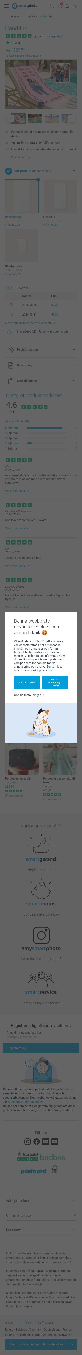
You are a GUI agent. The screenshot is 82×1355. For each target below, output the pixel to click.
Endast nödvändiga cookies (54, 682)
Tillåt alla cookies (26, 682)
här (50, 670)
